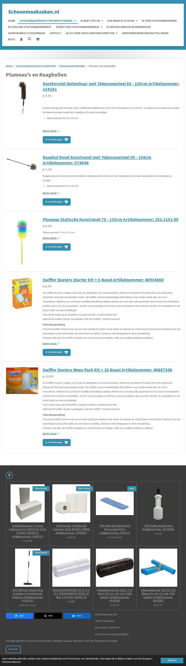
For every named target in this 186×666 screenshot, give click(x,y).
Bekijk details (50, 131)
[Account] (21, 39)
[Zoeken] (29, 39)
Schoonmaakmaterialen (72, 66)
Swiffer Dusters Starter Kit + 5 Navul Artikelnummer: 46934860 (103, 280)
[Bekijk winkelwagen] (38, 39)
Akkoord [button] (172, 660)
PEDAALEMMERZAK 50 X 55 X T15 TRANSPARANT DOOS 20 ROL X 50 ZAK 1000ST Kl (71, 594)
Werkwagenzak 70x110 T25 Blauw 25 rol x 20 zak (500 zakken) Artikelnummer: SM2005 (158, 596)
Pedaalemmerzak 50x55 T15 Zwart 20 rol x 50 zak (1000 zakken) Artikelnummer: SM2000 (115, 596)
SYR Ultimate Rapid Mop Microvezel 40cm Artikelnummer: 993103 (114, 529)
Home (9, 66)
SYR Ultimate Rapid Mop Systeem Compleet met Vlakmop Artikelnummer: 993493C (28, 596)
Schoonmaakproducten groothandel (36, 66)
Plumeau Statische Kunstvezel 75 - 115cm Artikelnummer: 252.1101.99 (110, 219)
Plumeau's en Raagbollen (102, 66)
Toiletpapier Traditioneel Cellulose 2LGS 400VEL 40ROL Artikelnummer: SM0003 (71, 529)
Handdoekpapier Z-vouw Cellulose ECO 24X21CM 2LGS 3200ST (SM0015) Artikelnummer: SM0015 (27, 531)
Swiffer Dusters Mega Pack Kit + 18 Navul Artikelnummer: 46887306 (107, 370)
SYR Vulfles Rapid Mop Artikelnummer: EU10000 (158, 527)
